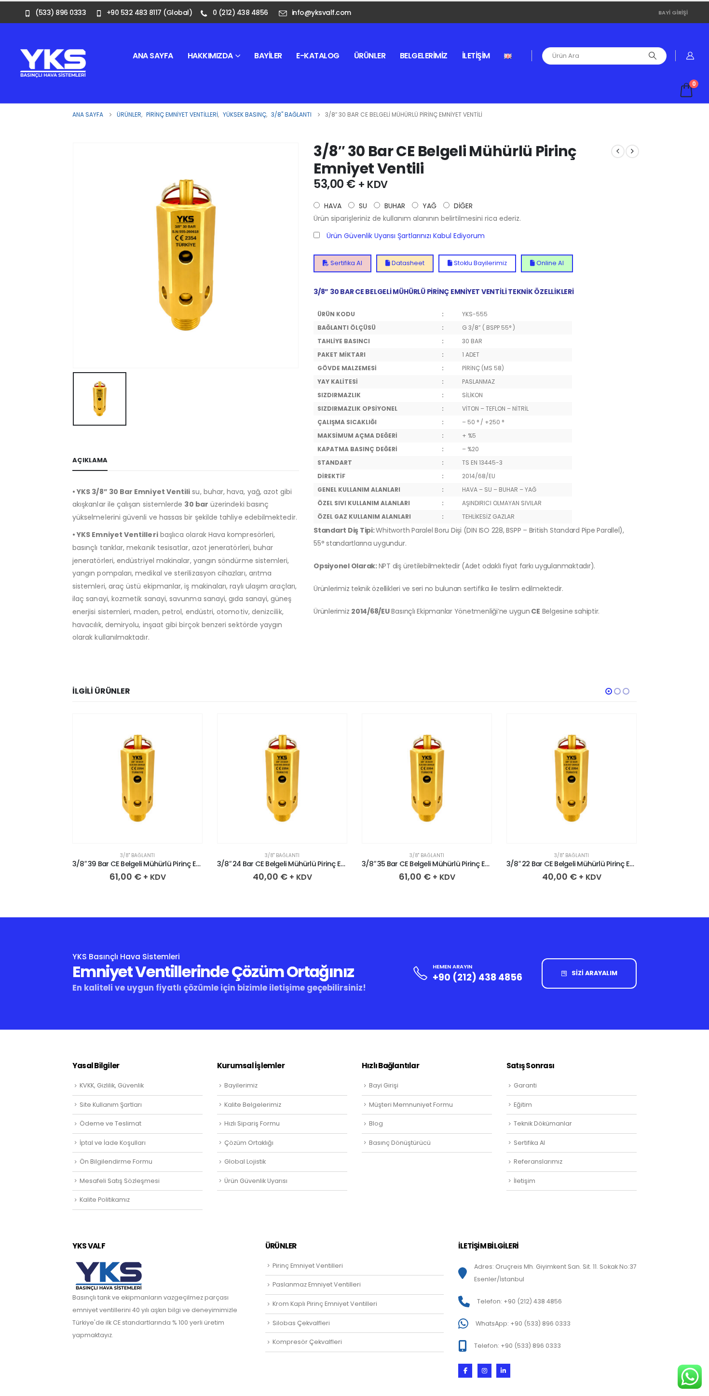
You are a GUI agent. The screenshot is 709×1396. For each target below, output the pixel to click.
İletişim (476, 55)
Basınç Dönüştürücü (400, 1143)
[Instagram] (484, 1371)
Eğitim (523, 1105)
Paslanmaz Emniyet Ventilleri (317, 1284)
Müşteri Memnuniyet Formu (411, 1105)
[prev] (618, 151)
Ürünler (370, 55)
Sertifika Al (345, 263)
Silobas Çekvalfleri (301, 1323)
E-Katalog (318, 55)
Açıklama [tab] (90, 460)
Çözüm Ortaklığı (248, 1143)
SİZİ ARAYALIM (593, 973)
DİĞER (462, 206)
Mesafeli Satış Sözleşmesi (120, 1181)
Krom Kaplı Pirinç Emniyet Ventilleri (325, 1304)
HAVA (331, 206)
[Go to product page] (137, 778)
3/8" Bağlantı (137, 855)
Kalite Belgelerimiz (252, 1105)
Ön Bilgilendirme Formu (116, 1161)
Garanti (525, 1085)
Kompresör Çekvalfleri (307, 1342)
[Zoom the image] (53, 54)
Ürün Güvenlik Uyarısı (255, 1181)
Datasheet (407, 263)
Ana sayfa (153, 55)
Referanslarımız (538, 1161)
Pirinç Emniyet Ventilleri (308, 1266)
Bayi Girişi (673, 12)
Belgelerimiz (424, 55)
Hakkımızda (210, 55)
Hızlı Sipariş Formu (252, 1123)
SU (362, 206)
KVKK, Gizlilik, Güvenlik (112, 1085)
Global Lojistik (245, 1161)
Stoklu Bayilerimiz (479, 263)
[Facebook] (465, 1371)
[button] (608, 691)
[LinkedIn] (503, 1371)
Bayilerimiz (241, 1085)
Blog (376, 1123)
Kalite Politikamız (105, 1199)
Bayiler (268, 55)
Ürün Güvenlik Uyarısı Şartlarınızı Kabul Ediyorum (406, 236)
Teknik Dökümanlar (543, 1123)
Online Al (549, 263)
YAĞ (428, 206)
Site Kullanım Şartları (111, 1105)
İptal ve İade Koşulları (113, 1143)
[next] (632, 151)
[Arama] (652, 56)
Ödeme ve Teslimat (110, 1123)
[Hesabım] (690, 56)
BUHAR (393, 206)
